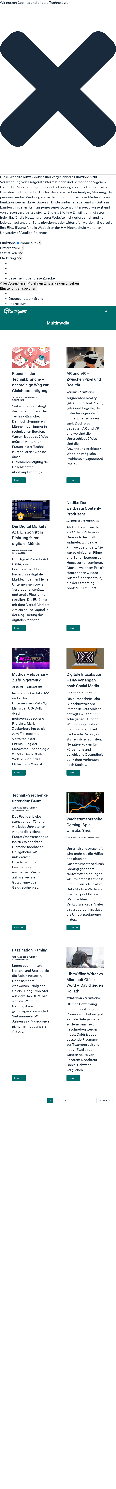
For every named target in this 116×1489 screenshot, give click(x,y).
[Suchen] (106, 311)
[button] (58, 89)
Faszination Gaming (30, 950)
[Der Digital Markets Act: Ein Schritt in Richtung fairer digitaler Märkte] (31, 510)
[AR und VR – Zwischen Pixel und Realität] (85, 357)
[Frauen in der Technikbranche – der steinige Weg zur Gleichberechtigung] (31, 357)
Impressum (17, 304)
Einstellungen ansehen (61, 283)
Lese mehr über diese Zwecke (31, 278)
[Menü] (111, 311)
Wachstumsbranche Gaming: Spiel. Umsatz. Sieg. (84, 825)
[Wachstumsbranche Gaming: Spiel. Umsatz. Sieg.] (85, 802)
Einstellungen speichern (18, 288)
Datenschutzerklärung (25, 298)
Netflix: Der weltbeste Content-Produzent (83, 508)
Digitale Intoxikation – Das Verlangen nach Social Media (84, 680)
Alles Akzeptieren (13, 283)
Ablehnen (35, 283)
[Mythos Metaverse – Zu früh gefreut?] (31, 658)
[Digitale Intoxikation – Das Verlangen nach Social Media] (85, 658)
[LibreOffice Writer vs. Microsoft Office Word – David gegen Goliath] (85, 957)
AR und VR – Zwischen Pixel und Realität (83, 379)
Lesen (20, 481)
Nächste (103, 1100)
